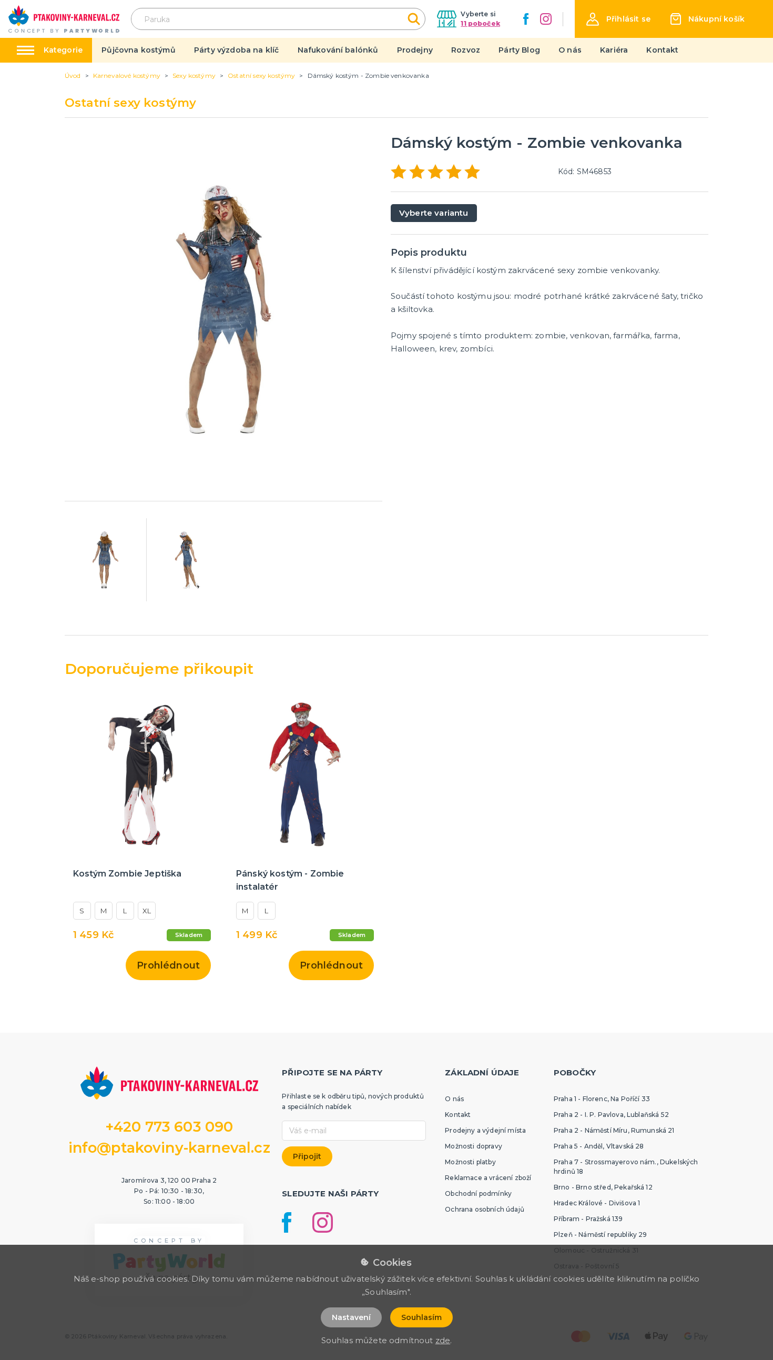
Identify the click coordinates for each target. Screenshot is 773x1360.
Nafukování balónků (338, 50)
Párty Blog (519, 50)
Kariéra (614, 50)
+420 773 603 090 (169, 1126)
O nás (570, 50)
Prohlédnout (168, 965)
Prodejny (415, 50)
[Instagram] (546, 19)
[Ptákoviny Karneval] (63, 19)
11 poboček (480, 23)
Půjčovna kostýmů (138, 50)
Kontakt (662, 50)
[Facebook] (526, 19)
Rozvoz (465, 50)
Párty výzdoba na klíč (236, 50)
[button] (618, 19)
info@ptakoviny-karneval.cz (169, 1147)
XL (147, 910)
